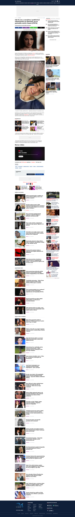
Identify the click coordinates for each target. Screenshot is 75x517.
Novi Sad (40, 509)
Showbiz (19, 17)
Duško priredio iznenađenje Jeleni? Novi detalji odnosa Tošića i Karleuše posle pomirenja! (35, 430)
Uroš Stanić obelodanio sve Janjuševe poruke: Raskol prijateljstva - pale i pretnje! (33, 366)
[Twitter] (59, 1)
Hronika (29, 510)
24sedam (33, 162)
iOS (22, 162)
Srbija (34, 510)
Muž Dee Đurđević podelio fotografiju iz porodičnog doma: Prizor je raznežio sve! (35, 448)
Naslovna (16, 17)
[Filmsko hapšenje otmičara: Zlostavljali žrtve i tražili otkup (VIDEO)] (53, 86)
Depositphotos (55, 513)
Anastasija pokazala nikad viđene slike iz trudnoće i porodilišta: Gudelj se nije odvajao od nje (35, 242)
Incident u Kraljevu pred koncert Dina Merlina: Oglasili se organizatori (38, 188)
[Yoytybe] (57, 1)
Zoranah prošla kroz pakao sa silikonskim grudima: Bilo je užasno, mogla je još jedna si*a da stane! (40, 122)
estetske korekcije (40, 166)
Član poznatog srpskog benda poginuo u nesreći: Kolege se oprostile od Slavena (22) (33, 215)
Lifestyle (34, 506)
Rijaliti (37, 4)
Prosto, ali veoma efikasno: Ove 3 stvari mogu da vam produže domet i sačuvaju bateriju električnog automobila (54, 32)
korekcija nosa (26, 166)
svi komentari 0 (31, 174)
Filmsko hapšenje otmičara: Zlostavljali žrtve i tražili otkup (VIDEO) (51, 92)
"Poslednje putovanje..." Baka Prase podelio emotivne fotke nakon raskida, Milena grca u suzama (35, 281)
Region (40, 506)
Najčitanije (53, 18)
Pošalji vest (36, 513)
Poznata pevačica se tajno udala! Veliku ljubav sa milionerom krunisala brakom (34, 300)
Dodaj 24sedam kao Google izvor (30, 29)
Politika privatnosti (42, 513)
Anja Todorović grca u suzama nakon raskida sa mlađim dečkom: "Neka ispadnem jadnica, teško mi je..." (35, 484)
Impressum (27, 513)
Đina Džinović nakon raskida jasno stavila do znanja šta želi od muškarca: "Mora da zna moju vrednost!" (34, 385)
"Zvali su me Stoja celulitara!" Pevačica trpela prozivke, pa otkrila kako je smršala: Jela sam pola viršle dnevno (25, 127)
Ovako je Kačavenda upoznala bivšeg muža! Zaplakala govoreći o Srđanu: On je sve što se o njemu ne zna (35, 457)
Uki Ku (33, 53)
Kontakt (22, 513)
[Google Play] (56, 505)
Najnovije (48, 18)
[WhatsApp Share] (33, 27)
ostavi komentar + (39, 174)
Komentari (58, 18)
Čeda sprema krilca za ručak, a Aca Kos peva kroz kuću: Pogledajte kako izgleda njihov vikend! (35, 309)
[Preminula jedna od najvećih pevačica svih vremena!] (20, 422)
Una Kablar (20, 166)
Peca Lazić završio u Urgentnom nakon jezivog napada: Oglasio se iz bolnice (35, 224)
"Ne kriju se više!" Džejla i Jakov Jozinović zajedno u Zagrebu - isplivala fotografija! (34, 402)
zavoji (20, 168)
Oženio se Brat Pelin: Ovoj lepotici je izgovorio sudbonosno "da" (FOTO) (53, 28)
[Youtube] (32, 184)
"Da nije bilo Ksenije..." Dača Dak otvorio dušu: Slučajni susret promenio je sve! (34, 439)
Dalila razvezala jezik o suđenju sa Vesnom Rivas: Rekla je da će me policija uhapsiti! (34, 197)
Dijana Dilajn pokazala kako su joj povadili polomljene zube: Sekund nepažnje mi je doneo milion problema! (34, 394)
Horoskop (40, 507)
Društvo (34, 504)
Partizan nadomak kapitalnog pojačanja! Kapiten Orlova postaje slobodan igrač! (53, 21)
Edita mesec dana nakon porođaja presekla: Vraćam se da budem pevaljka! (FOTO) (25, 188)
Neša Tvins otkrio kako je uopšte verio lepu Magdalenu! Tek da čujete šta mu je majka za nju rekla (35, 466)
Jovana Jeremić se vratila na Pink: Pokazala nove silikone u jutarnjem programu (34, 493)
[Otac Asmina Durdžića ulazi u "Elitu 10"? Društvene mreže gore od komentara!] (20, 359)
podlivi (31, 166)
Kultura (34, 509)
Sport (29, 506)
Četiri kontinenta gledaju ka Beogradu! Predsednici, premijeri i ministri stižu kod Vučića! (53, 25)
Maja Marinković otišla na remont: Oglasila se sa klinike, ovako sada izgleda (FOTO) (34, 339)
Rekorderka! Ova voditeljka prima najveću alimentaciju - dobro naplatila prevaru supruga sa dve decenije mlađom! (34, 349)
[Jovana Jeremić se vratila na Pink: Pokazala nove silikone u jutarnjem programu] (20, 495)
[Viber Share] (26, 27)
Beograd (40, 504)
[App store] (49, 505)
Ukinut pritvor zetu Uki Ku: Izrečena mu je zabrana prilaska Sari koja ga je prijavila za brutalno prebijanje (25, 122)
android (25, 162)
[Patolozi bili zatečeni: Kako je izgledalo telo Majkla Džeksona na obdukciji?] (20, 253)
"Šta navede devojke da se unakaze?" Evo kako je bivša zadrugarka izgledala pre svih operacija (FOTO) (35, 290)
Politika (27, 210)
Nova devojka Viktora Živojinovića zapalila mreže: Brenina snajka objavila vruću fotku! (34, 475)
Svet (27, 264)
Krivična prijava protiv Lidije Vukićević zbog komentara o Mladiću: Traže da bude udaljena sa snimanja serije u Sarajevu (35, 206)
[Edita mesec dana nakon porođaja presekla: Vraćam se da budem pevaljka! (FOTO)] (53, 60)
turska (34, 166)
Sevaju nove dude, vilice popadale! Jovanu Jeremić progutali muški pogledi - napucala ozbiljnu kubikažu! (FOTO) (35, 376)
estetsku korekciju (31, 55)
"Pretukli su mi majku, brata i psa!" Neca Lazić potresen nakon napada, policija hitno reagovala (52, 79)
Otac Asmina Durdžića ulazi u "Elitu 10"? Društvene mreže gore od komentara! (35, 357)
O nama (18, 513)
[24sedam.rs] (18, 1)
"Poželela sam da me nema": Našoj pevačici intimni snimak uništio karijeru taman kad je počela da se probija (34, 412)
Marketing (31, 513)
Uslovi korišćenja (49, 513)
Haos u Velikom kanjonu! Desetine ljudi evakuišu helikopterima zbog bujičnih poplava (54, 36)
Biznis (34, 507)
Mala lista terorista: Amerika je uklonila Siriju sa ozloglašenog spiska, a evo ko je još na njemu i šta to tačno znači (35, 261)
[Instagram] (55, 1)
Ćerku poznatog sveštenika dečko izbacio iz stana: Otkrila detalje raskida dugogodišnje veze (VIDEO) (35, 272)
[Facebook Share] (18, 27)
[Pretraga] (52, 1)
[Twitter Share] (41, 27)
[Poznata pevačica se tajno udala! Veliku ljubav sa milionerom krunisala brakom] (20, 301)
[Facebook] (54, 1)
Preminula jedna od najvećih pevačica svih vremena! (33, 420)
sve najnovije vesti (53, 39)
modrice (16, 168)
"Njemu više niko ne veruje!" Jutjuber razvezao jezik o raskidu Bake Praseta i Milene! (35, 330)
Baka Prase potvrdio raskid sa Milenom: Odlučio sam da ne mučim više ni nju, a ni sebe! (35, 321)
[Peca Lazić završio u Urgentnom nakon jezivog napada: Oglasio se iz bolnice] (20, 225)
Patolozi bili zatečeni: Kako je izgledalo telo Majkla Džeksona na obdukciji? (34, 251)
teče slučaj (26, 114)
